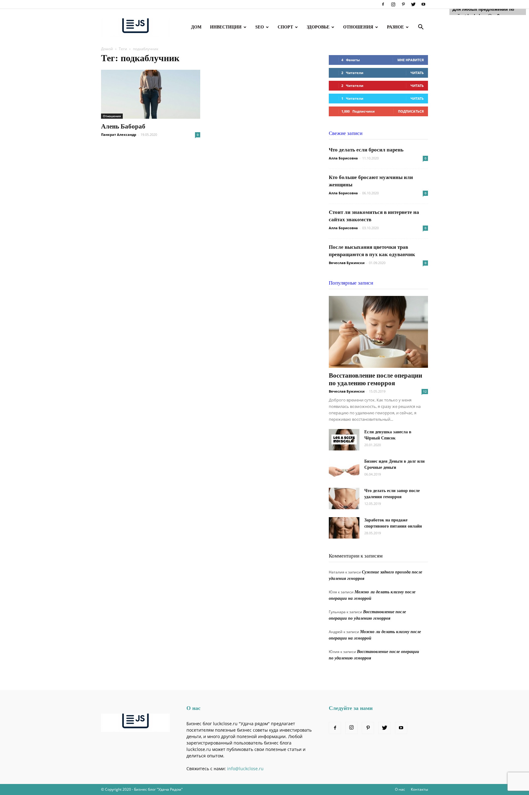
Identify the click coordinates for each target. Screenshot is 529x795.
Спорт (285, 27)
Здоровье (318, 27)
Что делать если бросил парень (366, 150)
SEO (259, 27)
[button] (420, 28)
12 (425, 391)
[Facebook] (383, 4)
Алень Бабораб (123, 126)
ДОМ (196, 27)
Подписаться (411, 111)
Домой (107, 48)
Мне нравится (410, 60)
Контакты (419, 789)
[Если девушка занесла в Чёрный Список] (344, 439)
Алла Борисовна (343, 158)
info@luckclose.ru (245, 768)
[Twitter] (413, 4)
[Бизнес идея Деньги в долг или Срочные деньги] (344, 469)
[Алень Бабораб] (150, 94)
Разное (395, 27)
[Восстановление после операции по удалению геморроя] (378, 332)
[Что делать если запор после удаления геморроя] (344, 498)
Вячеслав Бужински (347, 262)
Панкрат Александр (118, 134)
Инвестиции (226, 27)
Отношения (358, 27)
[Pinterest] (403, 4)
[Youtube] (423, 4)
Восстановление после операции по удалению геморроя (375, 379)
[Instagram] (393, 4)
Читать (417, 72)
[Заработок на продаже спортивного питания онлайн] (344, 528)
